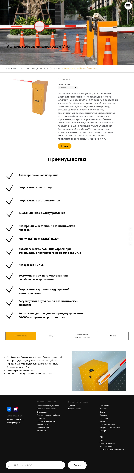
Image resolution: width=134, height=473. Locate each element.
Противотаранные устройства (48, 406)
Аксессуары (41, 431)
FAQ (101, 440)
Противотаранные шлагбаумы (48, 415)
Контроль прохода (78, 402)
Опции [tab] (52, 336)
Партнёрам (104, 418)
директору (111, 443)
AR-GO (10, 68)
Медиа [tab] (113, 336)
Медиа (102, 421)
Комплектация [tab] (21, 336)
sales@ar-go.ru (13, 423)
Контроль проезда (29, 68)
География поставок (107, 424)
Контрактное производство (110, 428)
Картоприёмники (74, 409)
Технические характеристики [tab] (82, 336)
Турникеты (72, 406)
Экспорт (103, 431)
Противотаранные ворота (46, 421)
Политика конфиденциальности (112, 450)
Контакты (103, 409)
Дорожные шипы (43, 428)
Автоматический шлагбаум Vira (79, 68)
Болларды (41, 418)
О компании (104, 406)
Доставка (103, 415)
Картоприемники (43, 424)
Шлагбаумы (50, 68)
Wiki (101, 437)
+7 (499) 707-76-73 (15, 419)
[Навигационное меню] (128, 5)
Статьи (102, 412)
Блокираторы (42, 412)
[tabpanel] (67, 369)
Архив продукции (106, 446)
